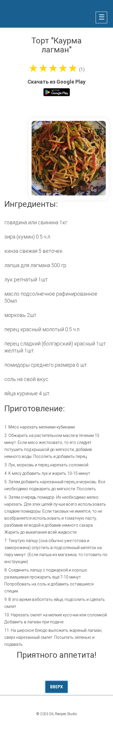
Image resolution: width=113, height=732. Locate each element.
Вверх (56, 687)
